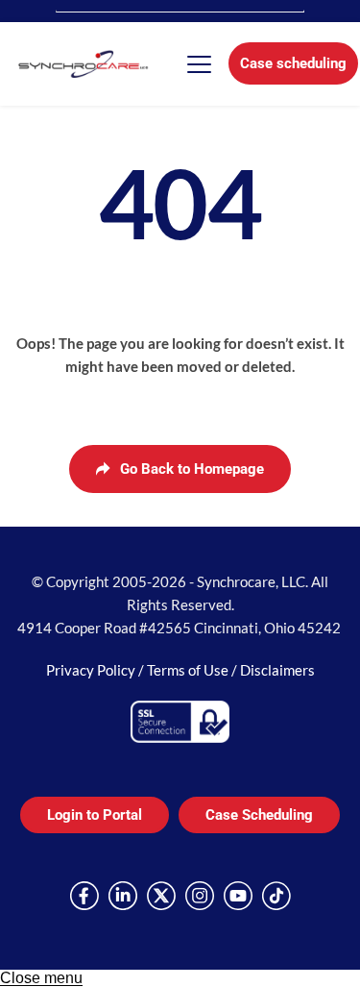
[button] (199, 64)
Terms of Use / (193, 670)
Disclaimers (277, 670)
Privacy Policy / (96, 670)
